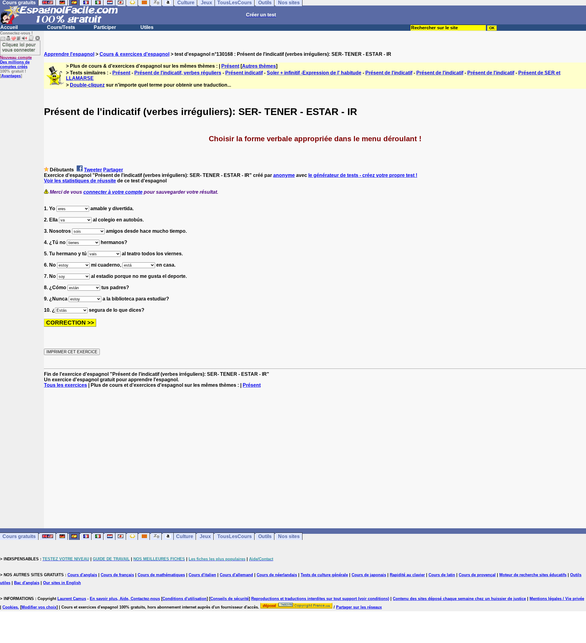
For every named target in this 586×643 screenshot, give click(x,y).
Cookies (10, 607)
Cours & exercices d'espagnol (134, 54)
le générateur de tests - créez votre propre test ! (362, 175)
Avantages (11, 76)
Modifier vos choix (38, 607)
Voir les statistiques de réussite (80, 180)
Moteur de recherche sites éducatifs (532, 575)
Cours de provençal (477, 575)
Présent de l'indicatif (388, 72)
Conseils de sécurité (229, 598)
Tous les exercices (65, 385)
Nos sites (289, 536)
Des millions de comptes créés (16, 62)
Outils (265, 536)
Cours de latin (442, 575)
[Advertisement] (315, 458)
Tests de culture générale (324, 575)
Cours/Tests (61, 27)
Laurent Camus (71, 598)
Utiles (147, 27)
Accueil (9, 27)
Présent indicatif (244, 72)
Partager (113, 169)
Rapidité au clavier (407, 575)
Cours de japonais (369, 575)
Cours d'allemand (236, 575)
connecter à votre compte (113, 192)
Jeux (205, 536)
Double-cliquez (87, 85)
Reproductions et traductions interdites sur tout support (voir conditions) (320, 598)
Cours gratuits (19, 536)
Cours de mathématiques (161, 575)
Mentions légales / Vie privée (557, 598)
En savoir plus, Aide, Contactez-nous (125, 598)
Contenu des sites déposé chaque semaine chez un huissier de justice (459, 598)
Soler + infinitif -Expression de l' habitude (314, 72)
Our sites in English (62, 582)
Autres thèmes (259, 66)
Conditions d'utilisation (184, 598)
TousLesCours (234, 536)
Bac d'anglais (26, 582)
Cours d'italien (202, 575)
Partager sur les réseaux (359, 607)
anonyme (284, 175)
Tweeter (93, 169)
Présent (230, 66)
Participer (105, 27)
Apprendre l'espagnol (69, 54)
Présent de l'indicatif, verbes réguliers (177, 72)
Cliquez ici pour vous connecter (19, 47)
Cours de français (117, 575)
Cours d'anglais (82, 575)
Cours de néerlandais (277, 575)
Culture (184, 536)
